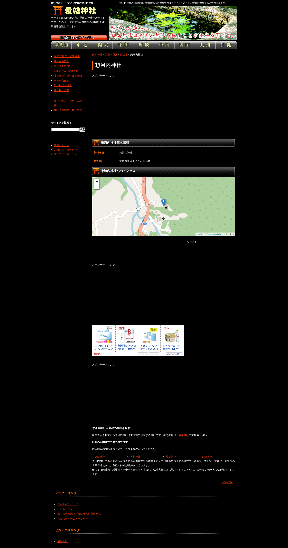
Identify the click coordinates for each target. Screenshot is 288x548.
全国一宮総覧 (61, 80)
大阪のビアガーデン (65, 149)
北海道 (61, 45)
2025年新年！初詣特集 (67, 56)
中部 (123, 45)
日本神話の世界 (63, 85)
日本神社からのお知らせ (68, 70)
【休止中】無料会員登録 (68, 75)
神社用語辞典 (61, 90)
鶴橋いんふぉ (61, 145)
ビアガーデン (65, 509)
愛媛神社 (184, 435)
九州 (205, 45)
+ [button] (97, 181)
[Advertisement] (163, 105)
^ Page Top (227, 482)
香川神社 (135, 456)
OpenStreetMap (214, 234)
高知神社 (207, 456)
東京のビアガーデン (65, 154)
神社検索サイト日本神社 (79, 37)
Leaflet (200, 234)
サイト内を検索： (61, 122)
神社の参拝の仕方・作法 (68, 110)
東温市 (124, 54)
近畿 (143, 45)
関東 (102, 45)
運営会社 (62, 541)
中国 (164, 45)
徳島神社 (100, 456)
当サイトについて (64, 66)
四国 (184, 45)
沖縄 (226, 45)
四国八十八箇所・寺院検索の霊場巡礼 (79, 513)
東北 (82, 45)
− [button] (97, 187)
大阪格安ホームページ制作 (72, 518)
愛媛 (115, 54)
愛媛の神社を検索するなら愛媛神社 (79, 11)
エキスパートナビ (67, 504)
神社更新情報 (61, 61)
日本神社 (97, 54)
